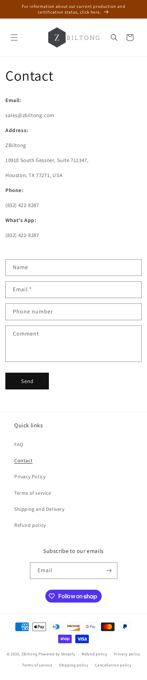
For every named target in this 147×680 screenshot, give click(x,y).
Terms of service (32, 493)
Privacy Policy (29, 476)
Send (27, 381)
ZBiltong (29, 653)
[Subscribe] (109, 570)
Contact (23, 460)
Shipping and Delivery (39, 509)
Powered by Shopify (57, 653)
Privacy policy (127, 653)
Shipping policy (73, 665)
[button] (14, 37)
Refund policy (30, 525)
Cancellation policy (113, 665)
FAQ (18, 444)
